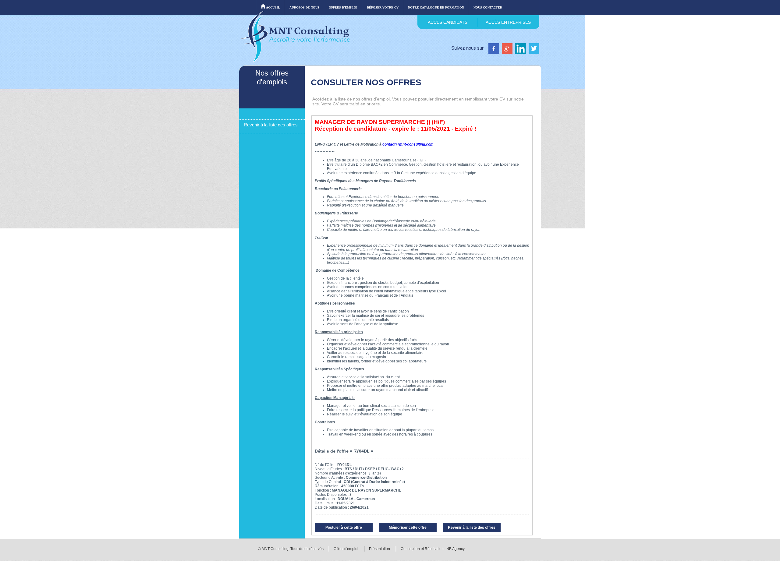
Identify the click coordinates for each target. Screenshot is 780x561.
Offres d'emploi (343, 7)
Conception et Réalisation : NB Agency (433, 549)
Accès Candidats (447, 22)
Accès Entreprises (508, 22)
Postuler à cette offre (343, 527)
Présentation (379, 549)
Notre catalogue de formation (436, 7)
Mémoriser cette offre (408, 527)
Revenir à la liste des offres (271, 124)
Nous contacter (487, 7)
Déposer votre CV (383, 7)
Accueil (272, 7)
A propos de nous (304, 7)
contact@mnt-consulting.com (408, 144)
